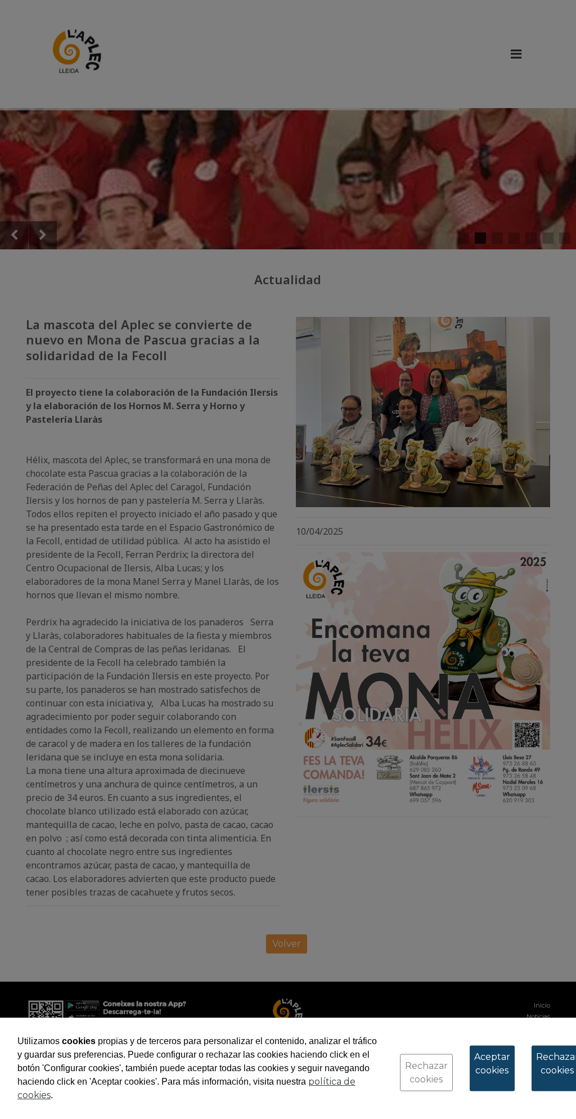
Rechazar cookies (426, 1072)
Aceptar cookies (492, 1063)
